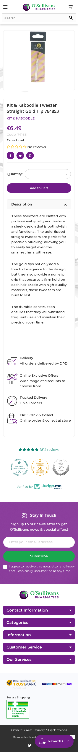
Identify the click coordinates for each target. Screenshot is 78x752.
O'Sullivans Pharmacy (32, 729)
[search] (39, 17)
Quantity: (15, 174)
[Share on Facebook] (10, 155)
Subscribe (39, 556)
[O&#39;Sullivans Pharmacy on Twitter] (30, 745)
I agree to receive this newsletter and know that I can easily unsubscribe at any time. (42, 568)
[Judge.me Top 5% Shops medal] (59, 467)
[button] (17, 147)
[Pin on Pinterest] (30, 155)
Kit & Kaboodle (21, 118)
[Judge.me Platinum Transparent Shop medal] (18, 467)
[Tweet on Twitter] (20, 155)
